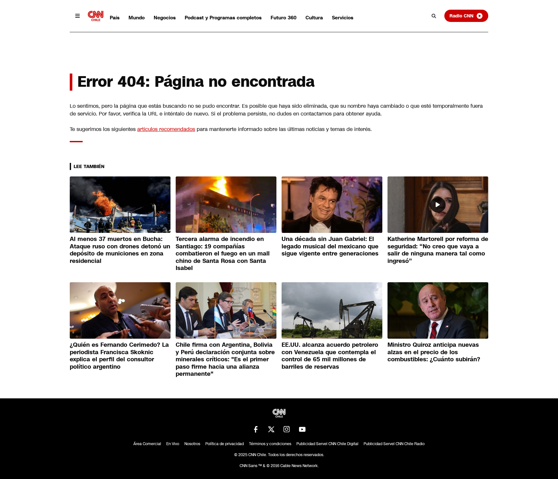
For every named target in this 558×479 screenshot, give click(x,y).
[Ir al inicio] (95, 16)
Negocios (165, 17)
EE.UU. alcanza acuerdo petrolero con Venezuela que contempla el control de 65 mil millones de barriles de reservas (330, 356)
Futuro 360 (283, 17)
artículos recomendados (166, 129)
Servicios (342, 17)
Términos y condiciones (270, 443)
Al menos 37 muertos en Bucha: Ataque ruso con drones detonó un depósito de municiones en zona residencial (120, 250)
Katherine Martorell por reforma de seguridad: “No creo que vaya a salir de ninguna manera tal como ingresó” (438, 250)
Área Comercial (147, 443)
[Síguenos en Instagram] (287, 429)
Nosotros (192, 443)
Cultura (314, 17)
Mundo (137, 17)
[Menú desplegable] (77, 16)
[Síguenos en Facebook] (256, 429)
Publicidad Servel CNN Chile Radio (394, 443)
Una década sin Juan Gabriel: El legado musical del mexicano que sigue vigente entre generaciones (330, 246)
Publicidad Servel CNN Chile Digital (327, 443)
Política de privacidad (224, 443)
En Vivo (172, 443)
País (114, 17)
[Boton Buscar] (434, 16)
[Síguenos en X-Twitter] (271, 429)
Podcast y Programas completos (223, 17)
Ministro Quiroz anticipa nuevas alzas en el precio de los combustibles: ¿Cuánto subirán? (434, 352)
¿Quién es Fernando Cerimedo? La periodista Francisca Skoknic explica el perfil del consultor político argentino (119, 356)
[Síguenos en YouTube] (302, 429)
